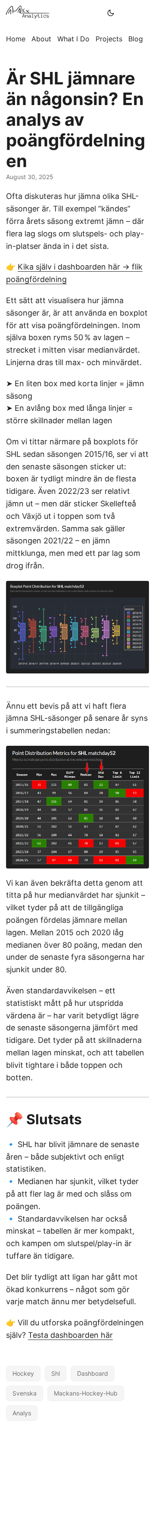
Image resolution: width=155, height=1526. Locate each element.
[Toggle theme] (110, 13)
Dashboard (92, 1373)
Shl (55, 1373)
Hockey (23, 1373)
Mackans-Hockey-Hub (86, 1393)
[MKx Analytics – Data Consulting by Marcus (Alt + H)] (54, 13)
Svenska (24, 1393)
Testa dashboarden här (70, 1335)
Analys (21, 1413)
